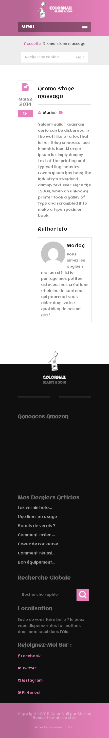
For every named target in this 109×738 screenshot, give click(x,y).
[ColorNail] (54, 10)
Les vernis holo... (35, 508)
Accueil (31, 44)
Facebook (30, 656)
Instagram (32, 681)
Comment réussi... (36, 553)
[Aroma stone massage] (25, 87)
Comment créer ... (36, 535)
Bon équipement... (36, 563)
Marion (50, 112)
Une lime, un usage (37, 517)
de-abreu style (63, 718)
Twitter (29, 668)
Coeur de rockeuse (38, 544)
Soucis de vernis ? (36, 526)
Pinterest (31, 693)
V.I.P (71, 727)
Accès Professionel (48, 727)
